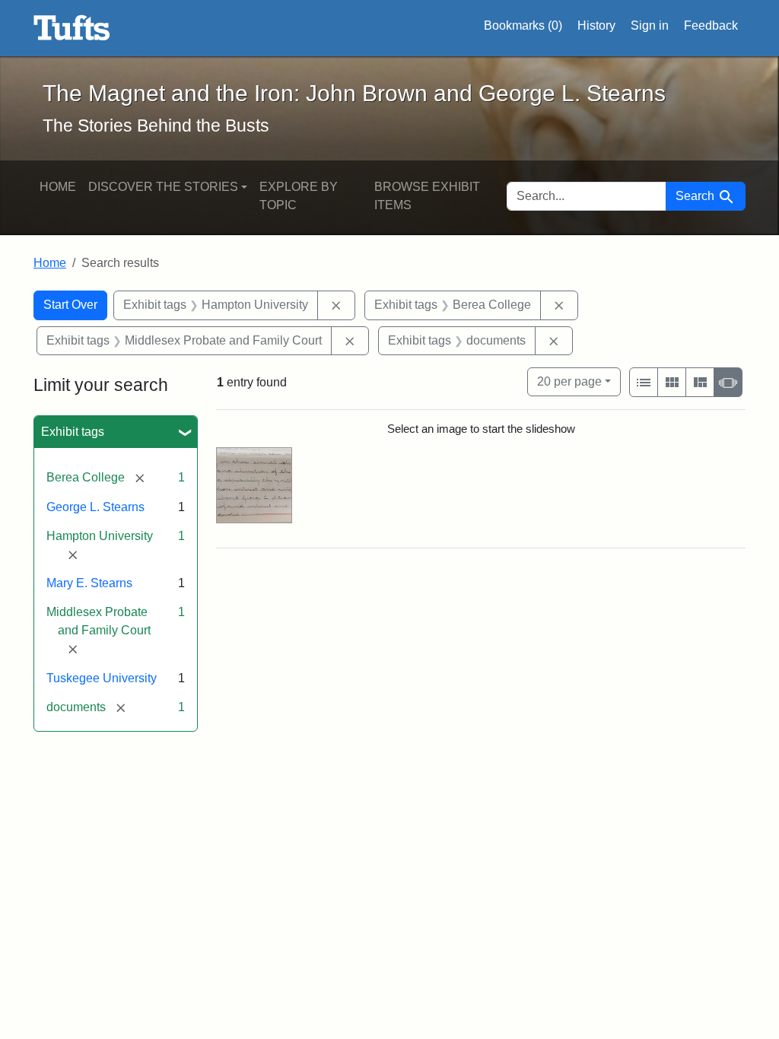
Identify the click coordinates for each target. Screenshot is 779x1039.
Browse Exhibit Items (427, 195)
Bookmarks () (523, 25)
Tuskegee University (101, 678)
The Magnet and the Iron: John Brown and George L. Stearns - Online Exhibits (71, 28)
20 (569, 381)
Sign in (650, 25)
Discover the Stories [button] (163, 186)
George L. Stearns (95, 506)
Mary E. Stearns (89, 583)
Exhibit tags (72, 431)
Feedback (711, 25)
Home (58, 186)
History (596, 25)
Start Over (70, 304)
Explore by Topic (298, 195)
